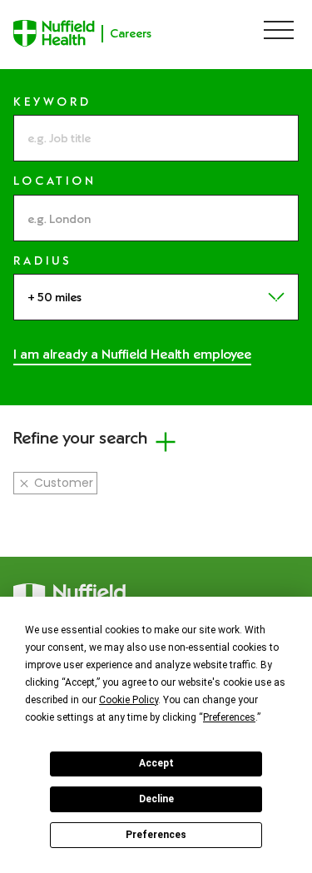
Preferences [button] (229, 717)
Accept (156, 763)
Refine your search (80, 437)
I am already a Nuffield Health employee (132, 354)
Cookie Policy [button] (128, 700)
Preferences (156, 835)
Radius (42, 261)
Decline (156, 799)
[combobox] (156, 218)
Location (55, 181)
